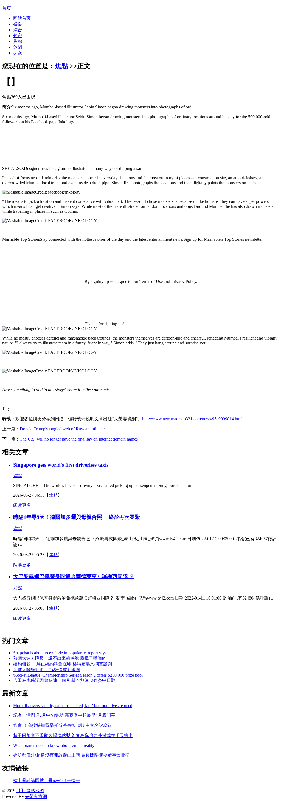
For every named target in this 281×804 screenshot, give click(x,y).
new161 (60, 780)
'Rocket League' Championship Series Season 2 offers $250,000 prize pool (78, 675)
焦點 (17, 41)
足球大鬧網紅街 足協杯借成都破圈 (46, 669)
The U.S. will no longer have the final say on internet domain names (79, 439)
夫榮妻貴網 (36, 796)
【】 (20, 790)
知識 (17, 35)
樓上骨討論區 (26, 780)
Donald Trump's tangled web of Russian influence (63, 429)
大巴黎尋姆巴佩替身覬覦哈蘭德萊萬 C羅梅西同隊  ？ (73, 576)
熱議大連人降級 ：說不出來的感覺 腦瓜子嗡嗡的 (59, 658)
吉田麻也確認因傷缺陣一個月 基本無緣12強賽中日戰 (64, 680)
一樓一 (73, 780)
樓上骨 (46, 780)
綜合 (17, 29)
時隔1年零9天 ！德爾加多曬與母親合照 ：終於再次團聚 (76, 517)
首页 (6, 8)
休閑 (17, 47)
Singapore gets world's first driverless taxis (60, 465)
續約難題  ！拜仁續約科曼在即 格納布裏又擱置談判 (62, 664)
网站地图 (34, 790)
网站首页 (22, 18)
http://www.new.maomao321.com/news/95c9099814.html (192, 418)
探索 (17, 53)
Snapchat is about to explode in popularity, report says (59, 653)
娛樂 (17, 24)
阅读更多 (22, 505)
